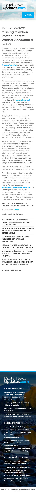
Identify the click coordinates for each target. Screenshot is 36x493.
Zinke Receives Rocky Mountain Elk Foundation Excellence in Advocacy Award (17, 443)
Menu (29, 15)
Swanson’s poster (9, 65)
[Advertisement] (17, 290)
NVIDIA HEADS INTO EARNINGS (17, 467)
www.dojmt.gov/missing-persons (16, 187)
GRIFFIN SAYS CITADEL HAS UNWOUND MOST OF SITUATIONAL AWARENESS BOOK (17, 473)
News (16, 210)
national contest (23, 100)
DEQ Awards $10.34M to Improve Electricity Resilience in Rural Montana (17, 253)
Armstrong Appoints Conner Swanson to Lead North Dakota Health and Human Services (17, 262)
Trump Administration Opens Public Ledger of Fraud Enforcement (16, 239)
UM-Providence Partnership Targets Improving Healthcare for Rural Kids (17, 222)
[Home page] (16, 377)
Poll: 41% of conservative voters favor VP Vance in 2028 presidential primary (17, 435)
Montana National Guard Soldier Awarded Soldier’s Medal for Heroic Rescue (18, 230)
